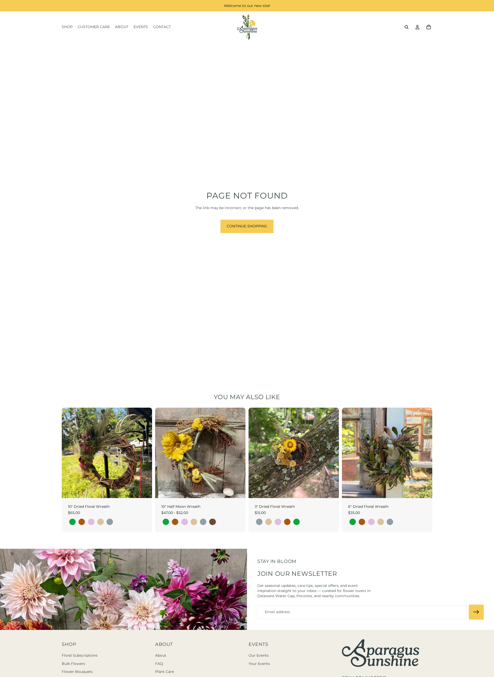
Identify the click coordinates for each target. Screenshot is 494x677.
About (160, 655)
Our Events (259, 655)
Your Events (259, 663)
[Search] (406, 27)
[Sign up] (476, 612)
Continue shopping (247, 226)
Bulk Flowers (73, 663)
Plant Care (164, 671)
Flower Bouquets (77, 671)
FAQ (159, 663)
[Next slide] (237, 453)
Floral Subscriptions (80, 655)
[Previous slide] (163, 453)
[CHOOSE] (144, 490)
